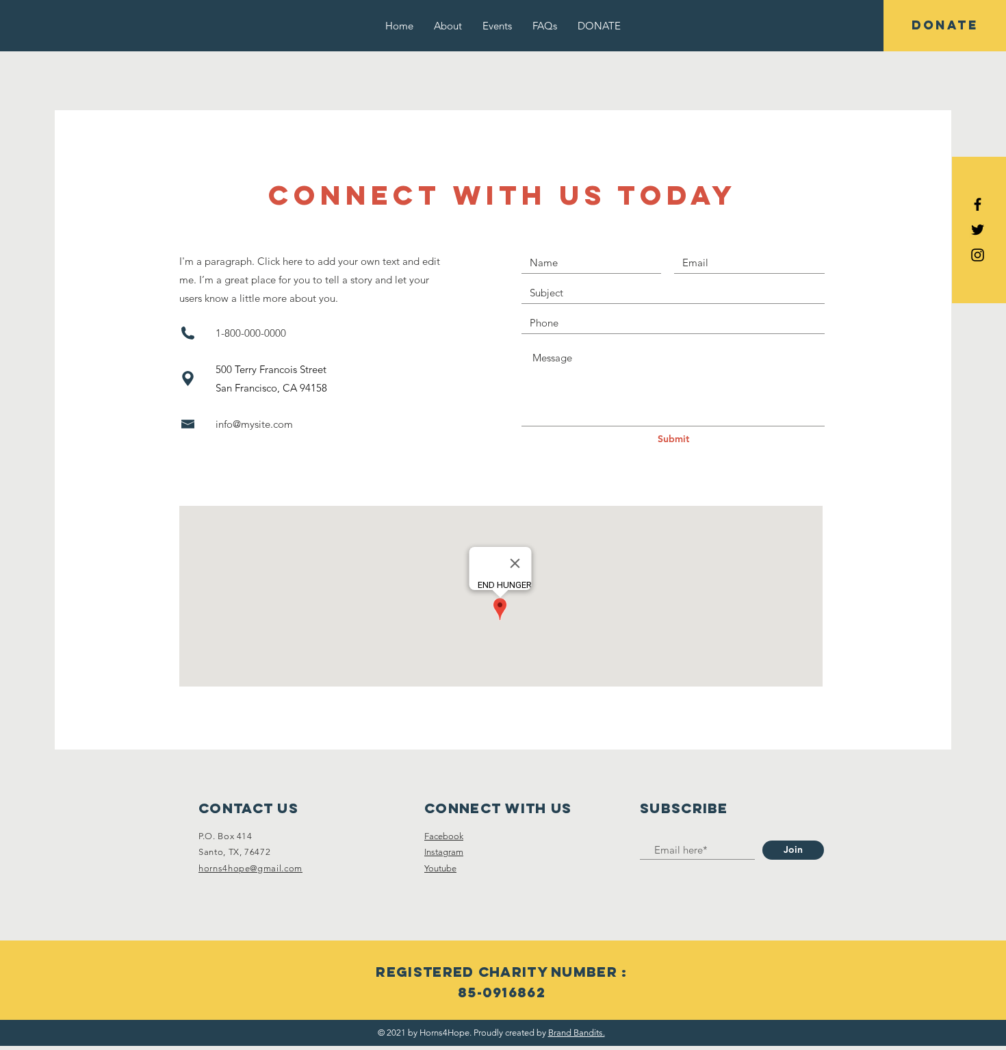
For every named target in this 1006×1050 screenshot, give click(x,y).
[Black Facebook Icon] (977, 204)
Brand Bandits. (576, 1032)
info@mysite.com (254, 424)
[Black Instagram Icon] (977, 255)
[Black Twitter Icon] (977, 229)
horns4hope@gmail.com (250, 868)
